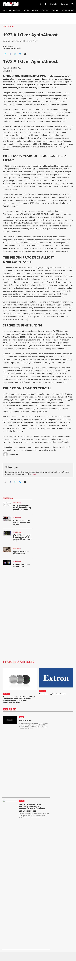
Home (5, 26)
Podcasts (55, 10)
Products (7, 10)
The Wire (34, 10)
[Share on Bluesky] (20, 53)
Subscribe (64, 4)
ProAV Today (17, 503)
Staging (25, 10)
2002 (21, 717)
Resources (45, 10)
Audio (21, 801)
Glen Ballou (9, 46)
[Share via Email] (25, 53)
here (34, 474)
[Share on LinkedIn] (15, 53)
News (11, 26)
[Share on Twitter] (5, 53)
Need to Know (67, 10)
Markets (16, 10)
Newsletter (53, 4)
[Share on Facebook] (10, 53)
